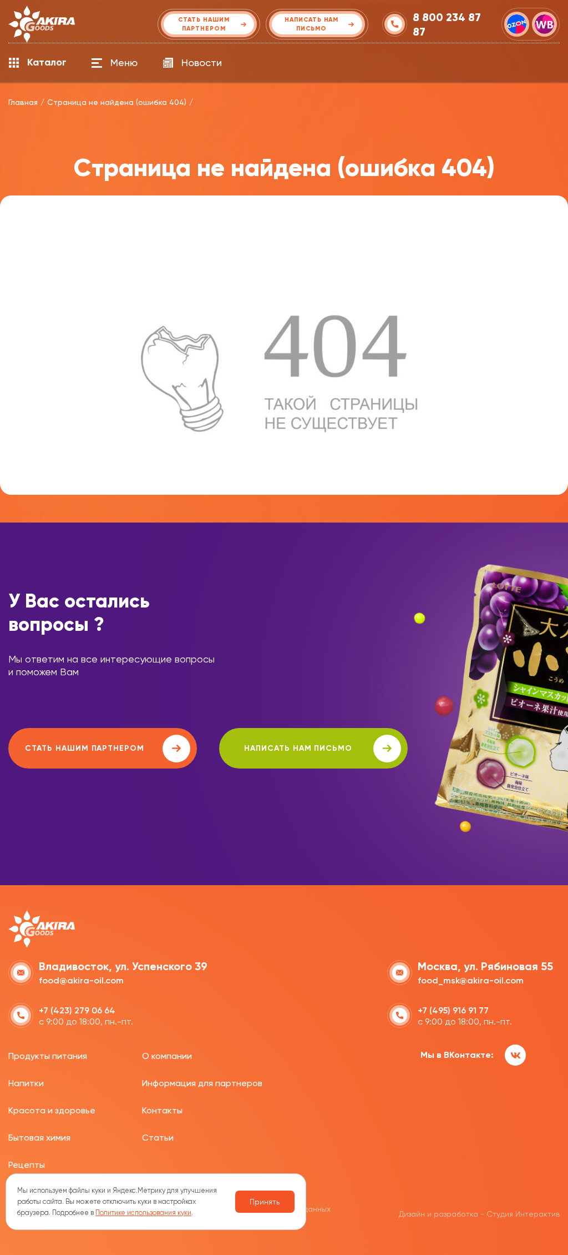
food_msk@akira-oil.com (471, 980)
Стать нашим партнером (84, 748)
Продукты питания (47, 1056)
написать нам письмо (298, 748)
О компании (167, 1056)
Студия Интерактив (523, 1213)
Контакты (162, 1110)
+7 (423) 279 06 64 (77, 1010)
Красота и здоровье (51, 1110)
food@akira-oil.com (81, 980)
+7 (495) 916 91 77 (453, 1010)
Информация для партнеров (202, 1083)
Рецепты (26, 1164)
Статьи (158, 1137)
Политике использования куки (143, 1212)
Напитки (26, 1083)
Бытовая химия (39, 1137)
